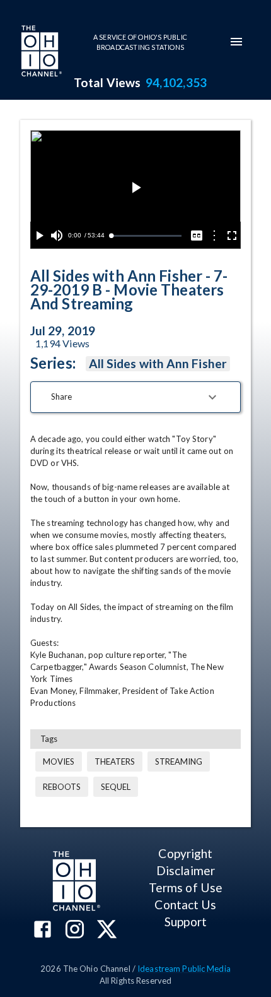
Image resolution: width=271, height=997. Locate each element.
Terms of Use (185, 887)
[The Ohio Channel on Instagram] (75, 930)
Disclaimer (185, 870)
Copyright (185, 853)
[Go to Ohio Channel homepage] (40, 52)
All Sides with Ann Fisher (158, 363)
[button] (135, 397)
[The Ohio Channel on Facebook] (43, 930)
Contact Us (185, 904)
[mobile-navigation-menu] (236, 41)
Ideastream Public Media (184, 969)
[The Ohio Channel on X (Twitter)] (107, 930)
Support (185, 922)
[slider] (146, 236)
